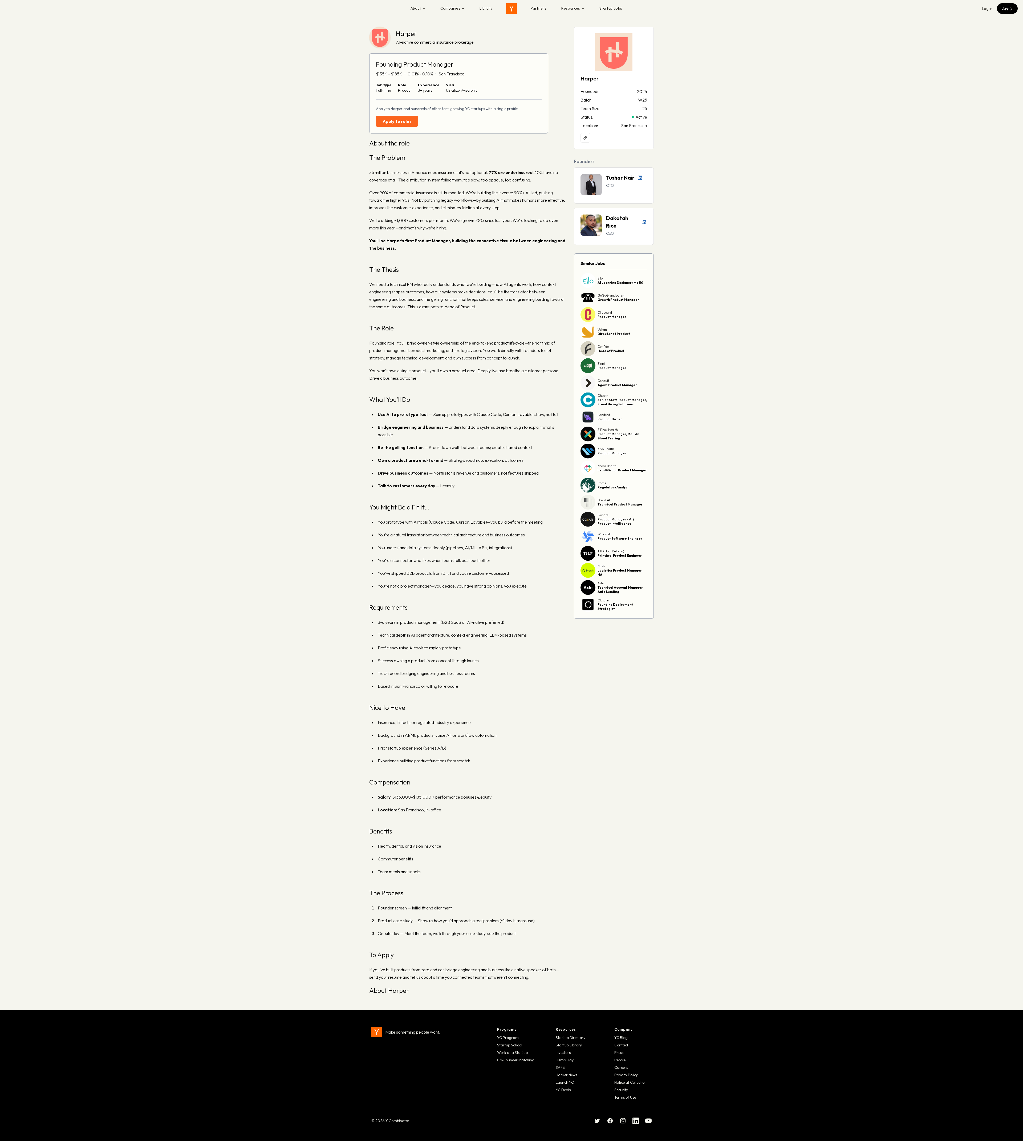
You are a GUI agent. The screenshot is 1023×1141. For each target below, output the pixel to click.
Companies (450, 8)
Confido (603, 347)
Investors (563, 1052)
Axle (600, 583)
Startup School (509, 1045)
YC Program (508, 1037)
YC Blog (621, 1037)
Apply (1007, 8)
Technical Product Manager (620, 504)
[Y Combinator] (511, 8)
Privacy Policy (626, 1075)
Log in (987, 8)
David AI (604, 500)
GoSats (603, 515)
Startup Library (569, 1045)
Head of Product (611, 351)
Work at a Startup (512, 1052)
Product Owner (610, 419)
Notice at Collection (630, 1082)
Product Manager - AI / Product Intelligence (616, 521)
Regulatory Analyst (613, 487)
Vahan (602, 329)
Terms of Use (625, 1097)
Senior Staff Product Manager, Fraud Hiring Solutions (622, 402)
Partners (538, 8)
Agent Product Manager (617, 385)
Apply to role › (397, 121)
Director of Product (614, 334)
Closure (603, 600)
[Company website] (585, 138)
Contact (621, 1045)
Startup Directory (570, 1037)
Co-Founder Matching (515, 1060)
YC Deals (563, 1089)
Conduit (603, 381)
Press (618, 1052)
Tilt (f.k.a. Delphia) (611, 551)
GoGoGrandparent (612, 295)
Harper (406, 34)
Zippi (601, 364)
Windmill (604, 534)
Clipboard (605, 312)
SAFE (560, 1067)
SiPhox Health (608, 430)
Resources (570, 8)
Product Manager (612, 317)
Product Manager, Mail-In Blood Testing (618, 436)
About (416, 8)
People (620, 1060)
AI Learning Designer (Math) (620, 283)
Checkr (603, 396)
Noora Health (607, 466)
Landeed (604, 415)
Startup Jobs (610, 8)
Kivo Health (606, 449)
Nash (601, 566)
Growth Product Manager (618, 300)
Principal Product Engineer (620, 555)
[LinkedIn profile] (640, 178)
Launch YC (565, 1082)
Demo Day (565, 1060)
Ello (600, 278)
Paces (602, 483)
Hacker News (566, 1075)
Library (486, 8)
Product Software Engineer (620, 538)
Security (621, 1089)
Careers (621, 1067)
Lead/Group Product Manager (622, 470)
